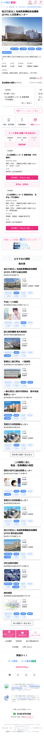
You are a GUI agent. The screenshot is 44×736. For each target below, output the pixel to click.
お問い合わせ (27, 647)
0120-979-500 (24, 713)
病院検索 (11, 7)
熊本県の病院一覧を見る (22, 454)
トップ (3, 7)
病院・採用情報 (8, 124)
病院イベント (35, 124)
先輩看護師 (22, 124)
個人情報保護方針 (32, 641)
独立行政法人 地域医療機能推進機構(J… (30, 7)
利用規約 (19, 641)
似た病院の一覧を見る (22, 623)
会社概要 (8, 641)
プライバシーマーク (25, 698)
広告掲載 (15, 647)
